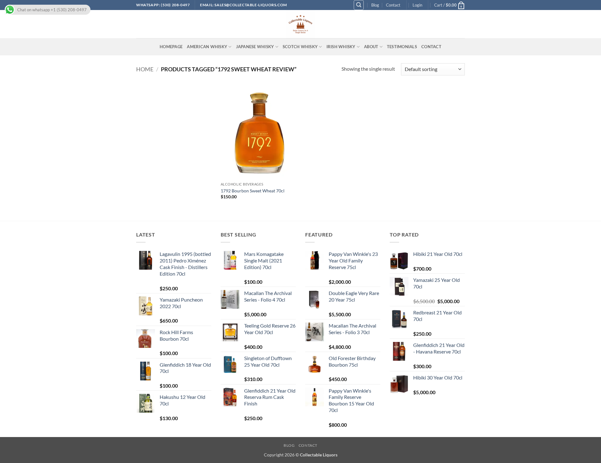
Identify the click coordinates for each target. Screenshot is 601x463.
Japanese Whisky (255, 46)
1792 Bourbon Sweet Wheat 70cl (253, 190)
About (371, 46)
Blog (375, 5)
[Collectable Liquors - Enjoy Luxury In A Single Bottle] (300, 24)
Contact (393, 5)
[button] (359, 5)
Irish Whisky (341, 46)
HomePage (171, 46)
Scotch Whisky (300, 46)
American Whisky (207, 46)
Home (144, 69)
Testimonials (402, 46)
